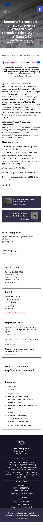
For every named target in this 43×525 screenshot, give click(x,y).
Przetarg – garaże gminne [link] (18, 396)
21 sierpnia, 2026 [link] (10, 335)
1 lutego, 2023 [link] (8, 242)
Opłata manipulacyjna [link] (10, 251)
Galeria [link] (11, 390)
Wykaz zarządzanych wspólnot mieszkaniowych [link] (20, 368)
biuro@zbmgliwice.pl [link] (24, 507)
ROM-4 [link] (10, 409)
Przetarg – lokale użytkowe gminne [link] (22, 405)
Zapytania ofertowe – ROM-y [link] (19, 422)
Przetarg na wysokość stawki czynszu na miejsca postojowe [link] (20, 350)
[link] (40, 9)
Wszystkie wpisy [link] (21, 40)
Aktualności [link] (6, 55)
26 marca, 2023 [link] (9, 253)
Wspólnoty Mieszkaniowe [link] (20, 55)
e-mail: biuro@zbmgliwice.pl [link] (15, 313)
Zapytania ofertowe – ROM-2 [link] (21, 425)
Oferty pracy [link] (13, 393)
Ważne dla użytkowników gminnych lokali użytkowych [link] (17, 238)
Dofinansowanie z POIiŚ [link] (19, 419)
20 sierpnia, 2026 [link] (10, 344)
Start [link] (12, 40)
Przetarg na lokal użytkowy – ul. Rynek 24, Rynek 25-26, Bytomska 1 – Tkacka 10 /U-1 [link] (21, 329)
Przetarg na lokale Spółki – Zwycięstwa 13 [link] (21, 340)
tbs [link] (11, 412)
